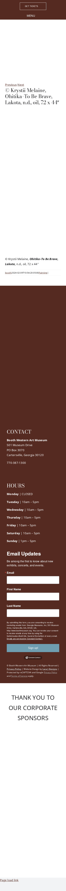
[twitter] (13, 469)
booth (8, 272)
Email (10, 572)
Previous (11, 85)
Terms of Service (19, 676)
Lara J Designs (49, 669)
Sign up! (33, 648)
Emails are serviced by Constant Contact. (25, 638)
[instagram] (19, 469)
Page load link (9, 880)
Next (20, 85)
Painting (43, 272)
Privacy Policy (14, 669)
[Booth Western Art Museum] (33, 30)
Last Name (14, 605)
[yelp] (30, 469)
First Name (14, 589)
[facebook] (8, 469)
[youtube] (24, 469)
